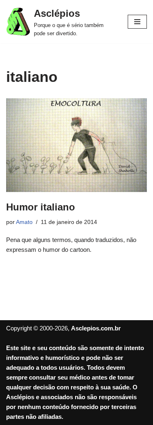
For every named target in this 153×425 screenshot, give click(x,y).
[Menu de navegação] (137, 22)
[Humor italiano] (76, 145)
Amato (24, 222)
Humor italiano (40, 206)
